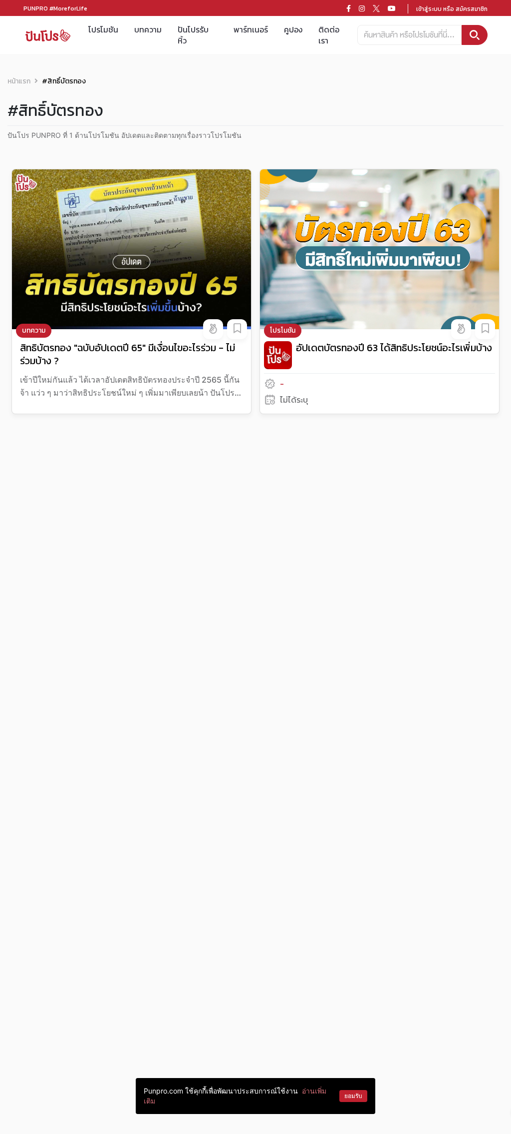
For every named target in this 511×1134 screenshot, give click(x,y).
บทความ (148, 29)
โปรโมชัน (103, 29)
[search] (475, 35)
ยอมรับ (353, 1096)
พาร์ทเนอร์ (251, 29)
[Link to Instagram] (362, 8)
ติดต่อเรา (328, 34)
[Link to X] (376, 8)
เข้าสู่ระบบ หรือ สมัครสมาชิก (452, 8)
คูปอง (293, 29)
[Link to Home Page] (47, 35)
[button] (213, 329)
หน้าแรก (18, 81)
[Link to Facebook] (348, 8)
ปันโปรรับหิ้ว (193, 34)
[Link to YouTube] (392, 8)
